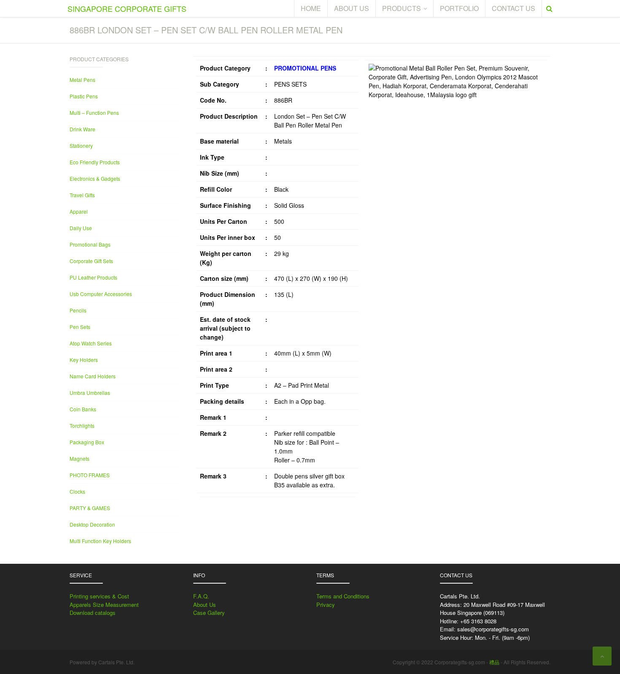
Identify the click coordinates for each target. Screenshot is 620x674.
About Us (204, 605)
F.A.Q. (201, 596)
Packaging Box (87, 442)
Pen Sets (80, 326)
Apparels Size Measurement (104, 605)
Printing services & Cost (99, 596)
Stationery (81, 145)
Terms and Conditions (342, 596)
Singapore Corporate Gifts (126, 8)
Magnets (79, 458)
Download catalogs (93, 613)
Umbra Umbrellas (90, 392)
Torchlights (82, 425)
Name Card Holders (93, 376)
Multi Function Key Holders (100, 540)
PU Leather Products (93, 277)
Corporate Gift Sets (91, 260)
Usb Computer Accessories (101, 293)
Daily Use (81, 227)
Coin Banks (83, 409)
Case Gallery (209, 613)
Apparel (79, 211)
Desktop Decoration (92, 524)
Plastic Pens (84, 96)
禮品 (494, 662)
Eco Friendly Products (95, 162)
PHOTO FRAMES (90, 474)
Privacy (325, 605)
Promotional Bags (90, 244)
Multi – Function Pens (94, 112)
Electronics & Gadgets (95, 178)
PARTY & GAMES (90, 507)
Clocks (77, 491)
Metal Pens (82, 79)
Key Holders (84, 359)
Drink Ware (82, 129)
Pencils (78, 310)
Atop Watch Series (91, 343)
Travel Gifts (82, 194)
